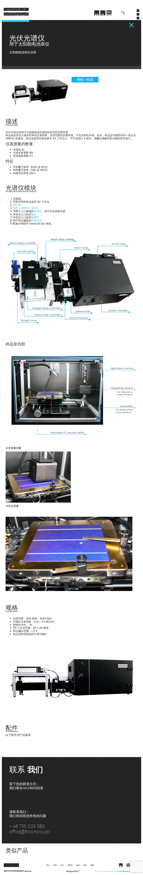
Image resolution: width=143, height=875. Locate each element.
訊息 (62, 865)
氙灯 (15, 208)
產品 (48, 865)
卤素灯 (35, 217)
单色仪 (38, 211)
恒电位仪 (36, 220)
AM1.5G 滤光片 (29, 208)
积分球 (17, 205)
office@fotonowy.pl (29, 831)
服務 (55, 865)
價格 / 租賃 (85, 80)
